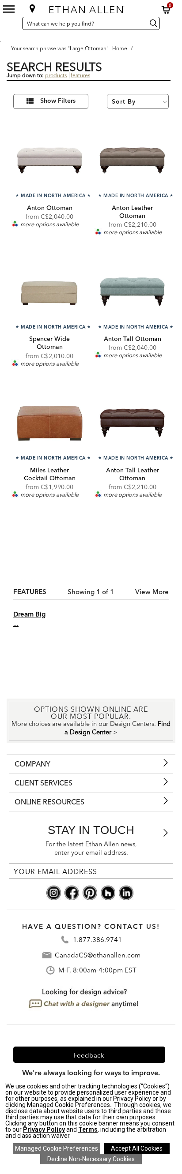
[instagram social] (53, 892)
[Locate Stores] (32, 8)
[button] (166, 10)
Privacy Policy (44, 1129)
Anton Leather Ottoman (132, 212)
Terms (88, 1129)
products (56, 75)
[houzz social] (108, 892)
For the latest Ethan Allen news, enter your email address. (91, 848)
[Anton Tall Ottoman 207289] (132, 290)
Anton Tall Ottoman (132, 339)
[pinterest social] (90, 892)
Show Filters (58, 101)
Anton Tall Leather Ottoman (132, 474)
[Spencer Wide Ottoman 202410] (49, 290)
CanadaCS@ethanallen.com (97, 955)
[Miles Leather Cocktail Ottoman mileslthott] (49, 421)
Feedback (89, 1055)
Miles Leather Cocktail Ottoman (50, 474)
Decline (91, 1159)
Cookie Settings (56, 1148)
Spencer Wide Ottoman (49, 343)
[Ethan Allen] (90, 7)
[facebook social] (71, 892)
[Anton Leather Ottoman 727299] (132, 158)
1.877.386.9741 (97, 939)
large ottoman (88, 48)
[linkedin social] (126, 892)
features (80, 75)
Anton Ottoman (49, 208)
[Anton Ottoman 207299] (49, 158)
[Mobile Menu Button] (9, 9)
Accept (137, 1148)
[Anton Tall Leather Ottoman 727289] (132, 421)
